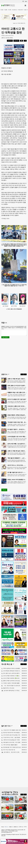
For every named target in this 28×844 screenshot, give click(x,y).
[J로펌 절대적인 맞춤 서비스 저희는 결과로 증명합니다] (7, 608)
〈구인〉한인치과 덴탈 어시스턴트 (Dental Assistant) (12, 685)
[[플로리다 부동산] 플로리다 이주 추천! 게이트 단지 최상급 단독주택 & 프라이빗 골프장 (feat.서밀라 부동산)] (21, 799)
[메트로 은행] (20, 568)
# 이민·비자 (20, 9)
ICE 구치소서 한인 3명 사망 (9, 749)
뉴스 (16, 23)
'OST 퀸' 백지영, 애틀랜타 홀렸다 (10, 744)
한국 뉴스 (21, 826)
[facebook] (25, 41)
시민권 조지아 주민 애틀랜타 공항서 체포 (12, 730)
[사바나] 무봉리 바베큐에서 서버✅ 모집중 (12, 675)
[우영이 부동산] (14, 512)
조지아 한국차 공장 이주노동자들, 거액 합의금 (12, 735)
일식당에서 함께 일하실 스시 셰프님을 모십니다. (12, 690)
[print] (21, 41)
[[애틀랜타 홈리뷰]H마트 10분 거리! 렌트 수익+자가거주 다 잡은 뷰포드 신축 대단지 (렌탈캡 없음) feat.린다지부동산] (7, 799)
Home (2, 826)
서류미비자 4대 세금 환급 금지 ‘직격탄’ (11, 739)
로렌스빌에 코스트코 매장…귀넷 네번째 (11, 742)
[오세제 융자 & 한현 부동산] (14, 499)
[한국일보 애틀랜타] (8, 5)
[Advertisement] (14, 356)
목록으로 (4, 489)
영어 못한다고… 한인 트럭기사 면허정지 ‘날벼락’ (12, 752)
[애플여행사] (21, 645)
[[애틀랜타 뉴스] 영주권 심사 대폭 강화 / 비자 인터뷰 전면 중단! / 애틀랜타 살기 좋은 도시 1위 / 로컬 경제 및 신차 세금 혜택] (21, 807)
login (26, 1)
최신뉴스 (6, 826)
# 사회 (9, 9)
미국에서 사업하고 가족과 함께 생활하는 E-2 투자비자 (12, 683)
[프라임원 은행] (7, 554)
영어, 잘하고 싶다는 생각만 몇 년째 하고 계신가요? (12, 673)
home (14, 23)
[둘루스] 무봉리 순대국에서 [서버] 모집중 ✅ (12, 680)
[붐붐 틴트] (20, 554)
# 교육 (25, 9)
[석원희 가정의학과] (7, 645)
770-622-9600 (11, 831)
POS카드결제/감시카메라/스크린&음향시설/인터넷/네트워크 (12, 668)
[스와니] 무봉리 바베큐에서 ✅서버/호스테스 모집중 (12, 678)
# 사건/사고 (14, 9)
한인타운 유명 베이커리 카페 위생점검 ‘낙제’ (12, 732)
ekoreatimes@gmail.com (6, 832)
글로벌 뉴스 (16, 826)
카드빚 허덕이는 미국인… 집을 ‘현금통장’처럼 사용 (12, 737)
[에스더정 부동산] (20, 608)
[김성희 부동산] (14, 17)
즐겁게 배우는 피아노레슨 (8, 688)
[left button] (22, 374)
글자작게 (10, 40)
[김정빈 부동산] (21, 652)
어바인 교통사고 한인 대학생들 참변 (22, 23)
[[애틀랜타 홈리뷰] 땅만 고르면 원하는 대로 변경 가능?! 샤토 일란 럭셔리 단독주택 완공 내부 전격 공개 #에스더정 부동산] (7, 807)
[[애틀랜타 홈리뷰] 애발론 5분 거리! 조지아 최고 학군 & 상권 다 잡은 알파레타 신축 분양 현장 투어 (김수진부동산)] (7, 815)
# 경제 (5, 9)
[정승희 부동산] (20, 621)
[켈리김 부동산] (20, 541)
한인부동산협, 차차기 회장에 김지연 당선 (12, 747)
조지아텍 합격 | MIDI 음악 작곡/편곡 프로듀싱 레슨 (12, 670)
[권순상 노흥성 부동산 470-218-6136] (14, 47)
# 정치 (2, 9)
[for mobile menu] (25, 5)
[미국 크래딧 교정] (14, 61)
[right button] (25, 374)
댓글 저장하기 (5, 337)
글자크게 (16, 40)
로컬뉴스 (11, 826)
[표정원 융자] (14, 54)
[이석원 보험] (14, 505)
